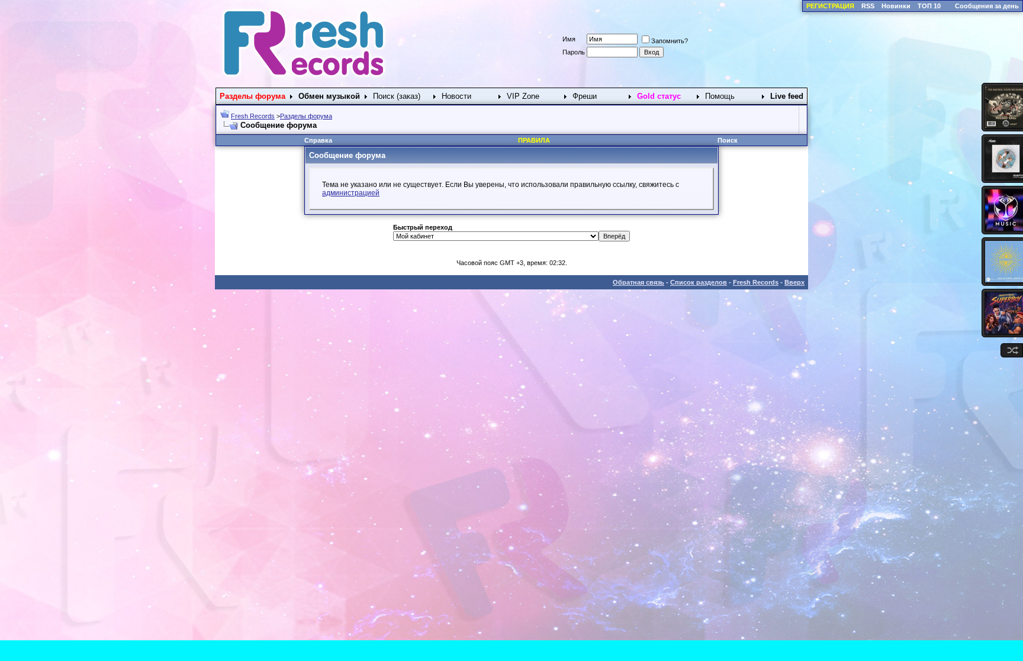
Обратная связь (638, 282)
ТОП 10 (929, 5)
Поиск (728, 140)
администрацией (350, 193)
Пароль (573, 52)
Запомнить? (669, 40)
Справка (318, 140)
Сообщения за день (987, 5)
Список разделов (698, 282)
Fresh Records (253, 116)
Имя (568, 39)
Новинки (896, 5)
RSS (867, 5)
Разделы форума (306, 116)
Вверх (794, 282)
